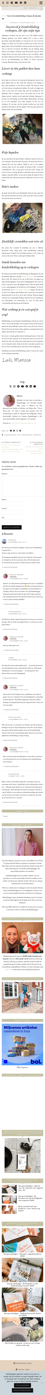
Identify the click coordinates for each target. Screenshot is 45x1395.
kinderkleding (10, 435)
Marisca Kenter (16, 575)
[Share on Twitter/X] (17, 431)
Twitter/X (18, 423)
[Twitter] (3, 3)
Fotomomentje (14, 612)
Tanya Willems (14, 717)
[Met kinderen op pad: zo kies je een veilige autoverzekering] (22, 1329)
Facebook (33, 423)
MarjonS (12, 540)
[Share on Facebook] (14, 431)
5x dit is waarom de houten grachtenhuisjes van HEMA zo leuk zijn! (12, 446)
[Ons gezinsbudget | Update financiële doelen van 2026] (22, 1300)
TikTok (23, 1369)
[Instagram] (7, 3)
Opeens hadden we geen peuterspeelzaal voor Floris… (34, 447)
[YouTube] (16, 3)
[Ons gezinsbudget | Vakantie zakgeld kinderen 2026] (22, 1240)
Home (4, 16)
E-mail (4, 508)
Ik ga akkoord (22, 1385)
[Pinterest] (12, 3)
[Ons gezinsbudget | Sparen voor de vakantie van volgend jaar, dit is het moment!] (9, 1189)
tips (18, 435)
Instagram (25, 423)
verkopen (37, 435)
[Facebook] (21, 3)
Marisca (14, 22)
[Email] (34, 386)
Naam (4, 499)
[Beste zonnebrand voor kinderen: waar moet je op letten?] (9, 1209)
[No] (42, 1383)
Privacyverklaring (22, 1390)
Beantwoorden (11, 567)
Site (3, 517)
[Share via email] (10, 431)
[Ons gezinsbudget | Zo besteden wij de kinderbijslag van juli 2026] (22, 1270)
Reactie (5, 474)
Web (12, 423)
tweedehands (26, 435)
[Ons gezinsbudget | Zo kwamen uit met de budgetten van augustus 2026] (9, 1199)
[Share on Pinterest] (20, 431)
